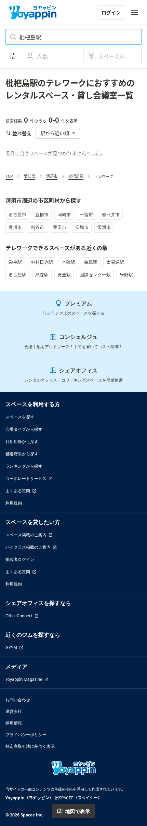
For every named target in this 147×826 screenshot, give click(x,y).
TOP (9, 176)
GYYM (11, 647)
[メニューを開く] (135, 12)
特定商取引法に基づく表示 (30, 746)
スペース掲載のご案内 (25, 535)
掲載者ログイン (19, 559)
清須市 (51, 176)
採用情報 (13, 723)
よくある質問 (17, 491)
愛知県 (29, 176)
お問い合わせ (17, 700)
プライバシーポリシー (25, 735)
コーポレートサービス (25, 478)
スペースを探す (19, 417)
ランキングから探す (23, 466)
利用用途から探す (21, 441)
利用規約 (13, 503)
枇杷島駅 (75, 176)
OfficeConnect (18, 616)
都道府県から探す (21, 454)
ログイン (111, 12)
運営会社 (13, 711)
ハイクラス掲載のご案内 (28, 547)
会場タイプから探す (23, 429)
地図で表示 (77, 811)
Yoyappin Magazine (23, 679)
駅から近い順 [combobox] (54, 132)
